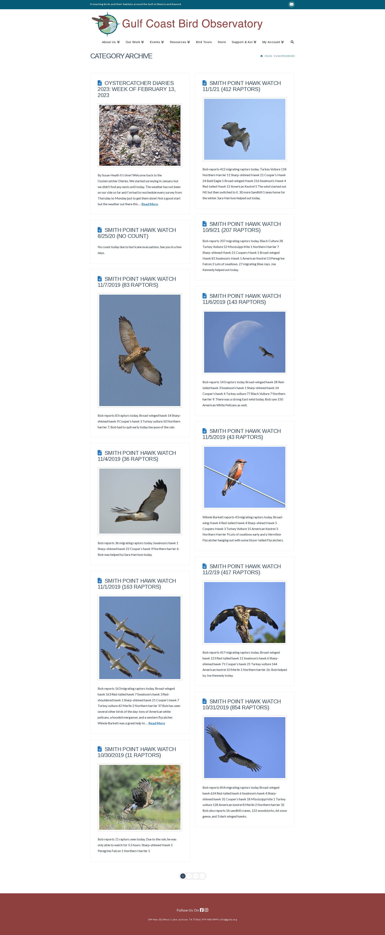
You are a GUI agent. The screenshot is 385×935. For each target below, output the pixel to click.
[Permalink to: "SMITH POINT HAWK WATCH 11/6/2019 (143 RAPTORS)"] (244, 342)
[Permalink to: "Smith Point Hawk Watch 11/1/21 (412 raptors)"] (244, 129)
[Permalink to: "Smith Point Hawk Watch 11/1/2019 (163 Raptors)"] (139, 637)
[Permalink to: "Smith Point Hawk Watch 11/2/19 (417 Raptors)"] (244, 612)
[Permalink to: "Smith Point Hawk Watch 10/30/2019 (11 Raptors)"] (139, 797)
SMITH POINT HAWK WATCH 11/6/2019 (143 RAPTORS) (242, 299)
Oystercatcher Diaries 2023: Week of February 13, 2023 (136, 89)
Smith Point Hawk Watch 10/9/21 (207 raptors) (242, 227)
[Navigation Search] (291, 42)
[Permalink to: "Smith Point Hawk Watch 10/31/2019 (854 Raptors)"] (244, 747)
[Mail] (291, 4)
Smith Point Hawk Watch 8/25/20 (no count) (137, 233)
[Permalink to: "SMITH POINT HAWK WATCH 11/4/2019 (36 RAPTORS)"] (139, 501)
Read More (150, 204)
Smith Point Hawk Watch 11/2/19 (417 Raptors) (242, 569)
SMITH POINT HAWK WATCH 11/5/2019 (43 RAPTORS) (242, 434)
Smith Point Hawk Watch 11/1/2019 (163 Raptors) (137, 584)
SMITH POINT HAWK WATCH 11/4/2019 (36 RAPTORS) (137, 456)
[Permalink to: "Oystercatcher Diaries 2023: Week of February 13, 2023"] (139, 135)
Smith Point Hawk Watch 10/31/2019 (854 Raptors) (242, 704)
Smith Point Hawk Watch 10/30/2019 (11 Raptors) (137, 752)
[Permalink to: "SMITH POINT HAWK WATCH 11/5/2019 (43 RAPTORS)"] (244, 477)
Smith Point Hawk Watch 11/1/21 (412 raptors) (242, 86)
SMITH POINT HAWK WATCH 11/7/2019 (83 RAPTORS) (137, 282)
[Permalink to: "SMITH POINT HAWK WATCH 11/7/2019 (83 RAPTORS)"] (139, 350)
